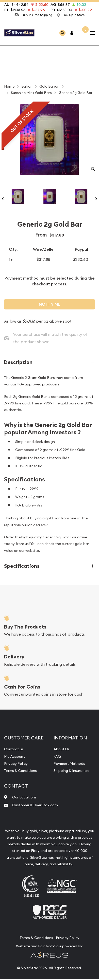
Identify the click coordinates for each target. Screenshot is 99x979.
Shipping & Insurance (71, 770)
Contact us (14, 749)
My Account (14, 756)
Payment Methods (69, 763)
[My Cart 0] (82, 32)
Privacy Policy (16, 763)
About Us (62, 749)
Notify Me (49, 304)
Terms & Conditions (20, 770)
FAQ (57, 756)
